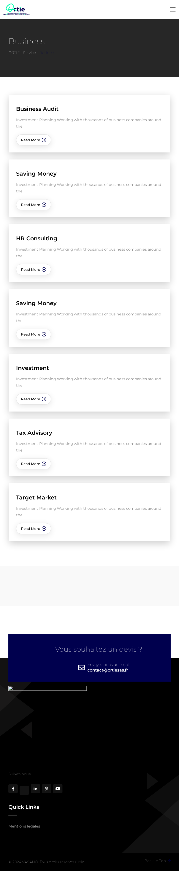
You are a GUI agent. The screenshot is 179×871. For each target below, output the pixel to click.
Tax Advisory (34, 432)
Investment (32, 368)
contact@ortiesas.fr (107, 670)
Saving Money (36, 173)
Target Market (36, 497)
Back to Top (156, 861)
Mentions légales (24, 826)
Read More (30, 140)
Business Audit (37, 108)
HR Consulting (36, 238)
